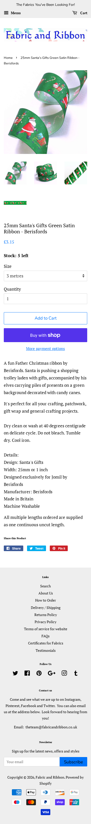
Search (45, 586)
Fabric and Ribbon (50, 777)
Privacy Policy (45, 621)
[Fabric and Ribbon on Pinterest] (39, 674)
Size (8, 266)
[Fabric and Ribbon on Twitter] (15, 674)
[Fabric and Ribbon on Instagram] (64, 674)
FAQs (45, 636)
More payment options (45, 348)
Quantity (12, 289)
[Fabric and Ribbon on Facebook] (27, 674)
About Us (45, 593)
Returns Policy (45, 614)
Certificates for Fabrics (45, 643)
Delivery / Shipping (45, 607)
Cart (83, 13)
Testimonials (46, 650)
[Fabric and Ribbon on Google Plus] (51, 674)
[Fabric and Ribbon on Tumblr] (76, 674)
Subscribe (73, 762)
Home (8, 58)
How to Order (45, 600)
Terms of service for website (45, 628)
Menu (15, 12)
